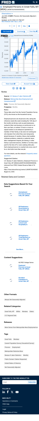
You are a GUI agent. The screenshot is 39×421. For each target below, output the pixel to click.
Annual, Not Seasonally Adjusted (15, 299)
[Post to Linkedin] (24, 88)
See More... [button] (20, 249)
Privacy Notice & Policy (9, 412)
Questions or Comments (10, 401)
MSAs (18, 311)
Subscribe (32, 382)
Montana (25, 311)
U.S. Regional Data (10, 315)
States (32, 311)
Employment (16, 347)
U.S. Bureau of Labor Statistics (19, 96)
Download (20, 31)
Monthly (25, 355)
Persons (7, 347)
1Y (10, 26)
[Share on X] (13, 88)
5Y (14, 26)
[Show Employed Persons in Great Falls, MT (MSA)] (23, 35)
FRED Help (5, 404)
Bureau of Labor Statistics (13, 355)
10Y (19, 26)
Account (28, 84)
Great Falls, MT (9, 311)
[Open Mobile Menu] (36, 2)
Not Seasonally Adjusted (12, 367)
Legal (4, 409)
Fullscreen (32, 78)
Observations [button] (6, 13)
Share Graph (10, 84)
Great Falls (8, 339)
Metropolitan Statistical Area (14, 351)
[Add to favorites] (1, 7)
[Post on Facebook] (17, 88)
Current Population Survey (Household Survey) (19, 343)
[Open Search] (34, 2)
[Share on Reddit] (21, 88)
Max (24, 26)
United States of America (13, 363)
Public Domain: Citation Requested (16, 359)
